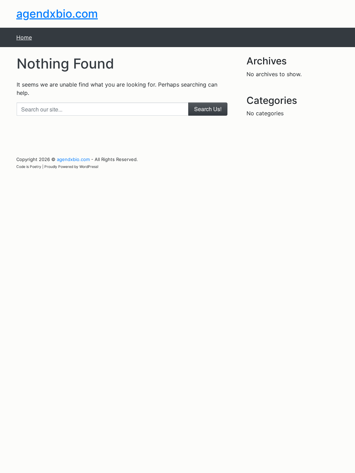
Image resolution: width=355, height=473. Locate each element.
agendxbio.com (57, 13)
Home (24, 37)
